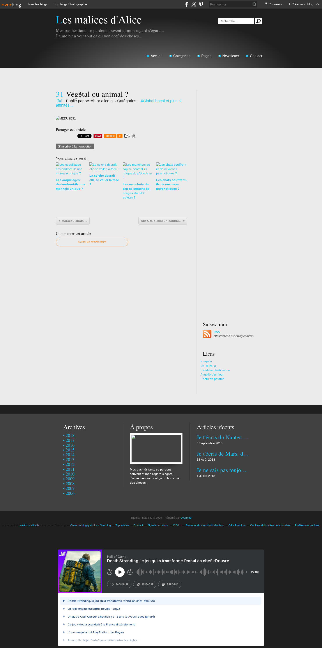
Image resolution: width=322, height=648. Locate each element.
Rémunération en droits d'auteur (205, 525)
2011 (70, 469)
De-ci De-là (208, 365)
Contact (256, 56)
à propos (172, 584)
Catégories (181, 56)
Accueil (156, 56)
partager (147, 584)
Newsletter (230, 56)
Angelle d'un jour (212, 374)
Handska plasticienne (215, 370)
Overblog (185, 517)
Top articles (122, 525)
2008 (70, 483)
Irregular (206, 361)
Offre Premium (237, 525)
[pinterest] (201, 4)
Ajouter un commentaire (92, 242)
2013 (70, 459)
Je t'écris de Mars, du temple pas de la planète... (223, 453)
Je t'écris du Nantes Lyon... (223, 437)
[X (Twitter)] (193, 4)
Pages (206, 56)
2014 (70, 455)
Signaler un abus (157, 525)
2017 (70, 440)
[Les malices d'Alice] (156, 435)
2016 (70, 445)
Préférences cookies (307, 525)
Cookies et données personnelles (270, 525)
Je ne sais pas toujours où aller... (223, 470)
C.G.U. (177, 525)
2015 (70, 450)
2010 (70, 474)
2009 (70, 479)
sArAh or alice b (29, 525)
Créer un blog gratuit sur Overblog (90, 525)
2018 (70, 435)
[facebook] (186, 4)
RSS (217, 332)
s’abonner (122, 584)
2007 (70, 488)
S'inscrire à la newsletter (75, 146)
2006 (70, 493)
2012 (70, 464)
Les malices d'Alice (99, 19)
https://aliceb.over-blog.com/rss (234, 336)
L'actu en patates (212, 379)
